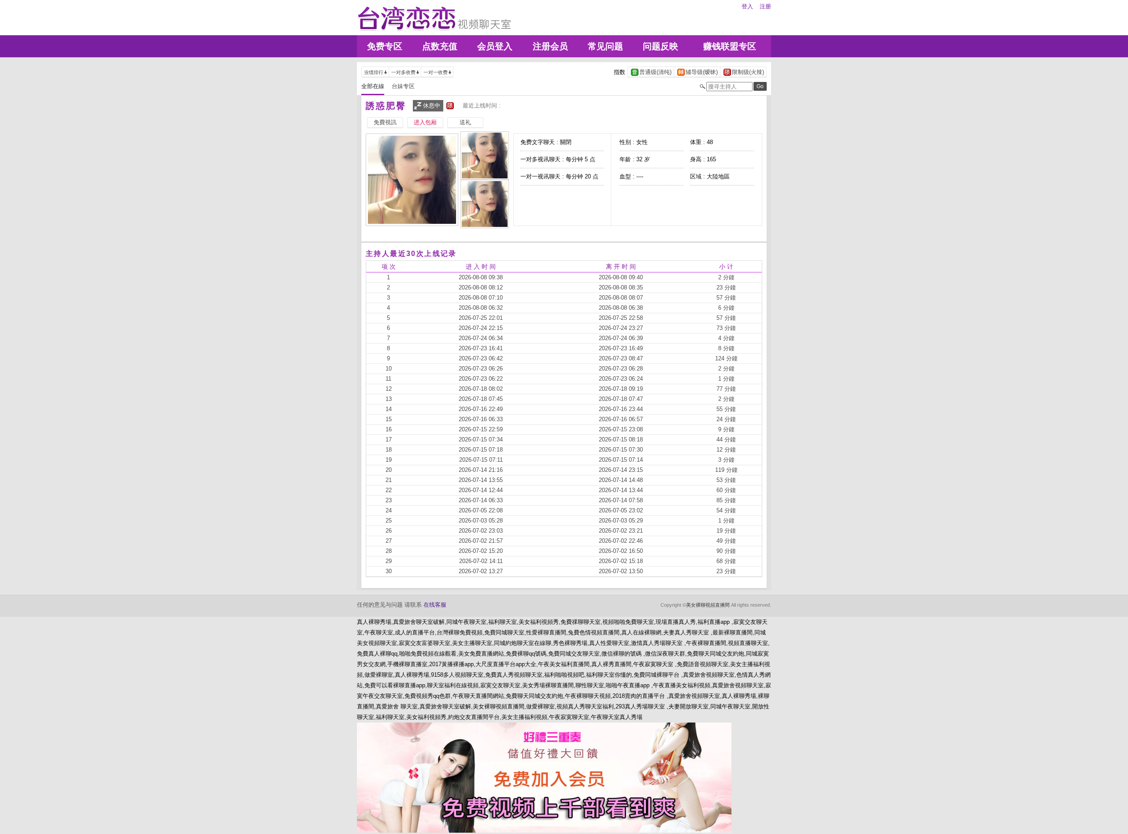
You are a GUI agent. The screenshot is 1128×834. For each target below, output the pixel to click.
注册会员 (550, 46)
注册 (765, 6)
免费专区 (384, 46)
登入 (747, 6)
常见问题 (605, 46)
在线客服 (434, 604)
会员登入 (494, 46)
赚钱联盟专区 (729, 46)
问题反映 (660, 46)
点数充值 (439, 46)
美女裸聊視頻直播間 (708, 605)
